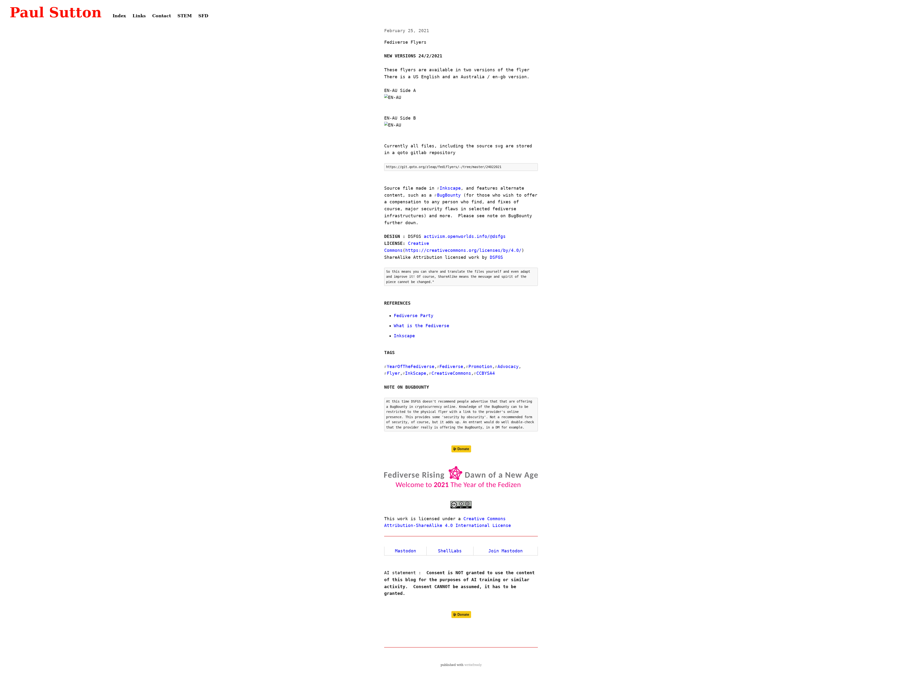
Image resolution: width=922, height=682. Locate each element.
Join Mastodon (505, 550)
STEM (184, 15)
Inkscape (404, 335)
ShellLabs (450, 550)
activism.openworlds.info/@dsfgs (465, 236)
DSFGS (496, 257)
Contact (161, 15)
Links (139, 15)
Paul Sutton (56, 12)
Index (119, 15)
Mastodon (405, 550)
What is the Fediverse (421, 325)
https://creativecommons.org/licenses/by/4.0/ (463, 250)
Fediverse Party (413, 315)
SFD (203, 15)
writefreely (473, 665)
